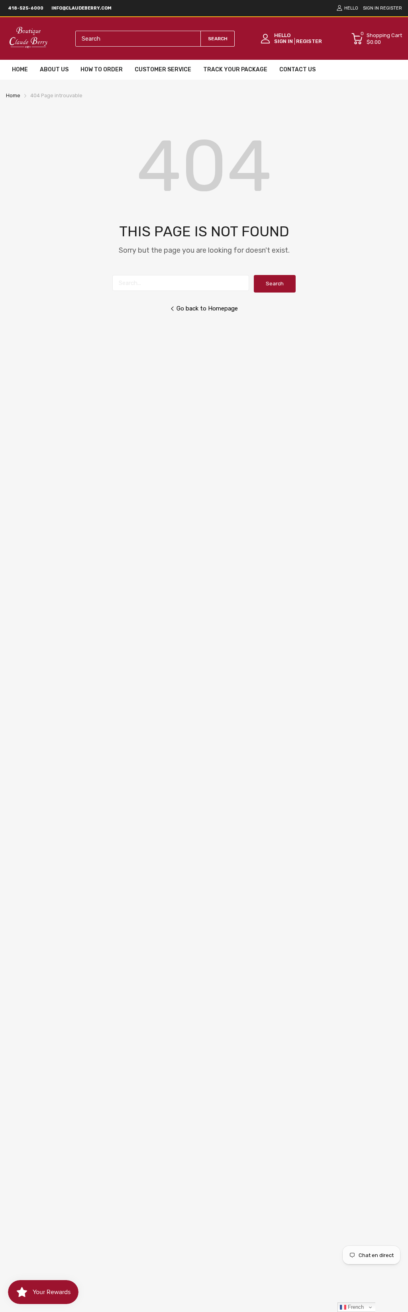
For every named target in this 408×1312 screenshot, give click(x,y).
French (355, 1307)
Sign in (371, 8)
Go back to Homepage (207, 308)
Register (391, 8)
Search (275, 284)
